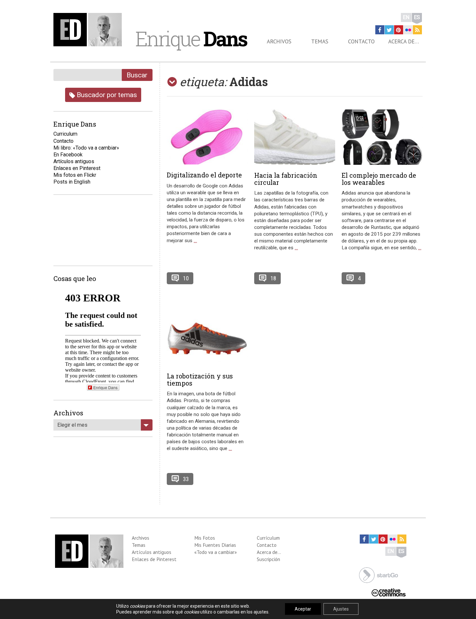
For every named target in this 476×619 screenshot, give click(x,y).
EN (406, 17)
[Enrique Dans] (89, 29)
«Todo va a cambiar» (215, 552)
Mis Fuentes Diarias (215, 545)
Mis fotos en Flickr (74, 175)
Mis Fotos (204, 538)
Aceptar (303, 609)
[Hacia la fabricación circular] (294, 137)
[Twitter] (389, 29)
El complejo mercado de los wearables (379, 178)
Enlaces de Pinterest (154, 559)
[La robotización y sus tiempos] (207, 338)
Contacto (361, 41)
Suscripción (268, 559)
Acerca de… (403, 41)
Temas (319, 41)
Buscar (137, 75)
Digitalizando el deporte (204, 175)
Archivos (279, 41)
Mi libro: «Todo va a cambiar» (86, 148)
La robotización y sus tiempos (200, 379)
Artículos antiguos (73, 161)
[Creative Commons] (388, 592)
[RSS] (417, 29)
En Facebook (68, 155)
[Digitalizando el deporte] (207, 137)
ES (417, 17)
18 (273, 278)
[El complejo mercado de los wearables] (382, 137)
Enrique (191, 38)
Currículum (268, 538)
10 (186, 278)
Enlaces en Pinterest (76, 168)
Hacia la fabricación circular (285, 178)
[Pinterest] (398, 29)
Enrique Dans (105, 387)
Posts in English (71, 182)
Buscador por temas (106, 95)
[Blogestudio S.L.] (378, 574)
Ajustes (341, 609)
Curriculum (65, 134)
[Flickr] (408, 29)
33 (186, 479)
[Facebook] (379, 29)
